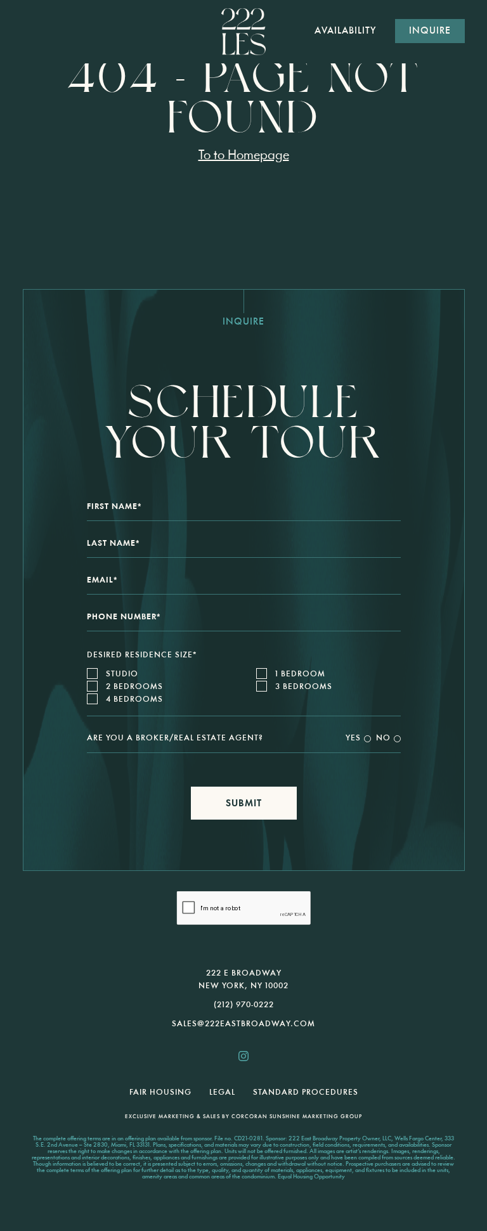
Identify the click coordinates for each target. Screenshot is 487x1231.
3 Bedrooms (303, 687)
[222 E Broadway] (243, 31)
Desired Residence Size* (142, 655)
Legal (222, 1092)
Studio (122, 674)
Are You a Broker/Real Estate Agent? (175, 738)
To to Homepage (243, 155)
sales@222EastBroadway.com (243, 1024)
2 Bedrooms (134, 687)
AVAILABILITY (345, 31)
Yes (353, 738)
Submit (244, 804)
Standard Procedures (305, 1092)
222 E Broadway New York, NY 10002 (243, 979)
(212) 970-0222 (244, 1005)
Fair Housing (160, 1092)
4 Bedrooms (134, 699)
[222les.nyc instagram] (243, 1056)
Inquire (430, 31)
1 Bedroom (300, 674)
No (383, 738)
